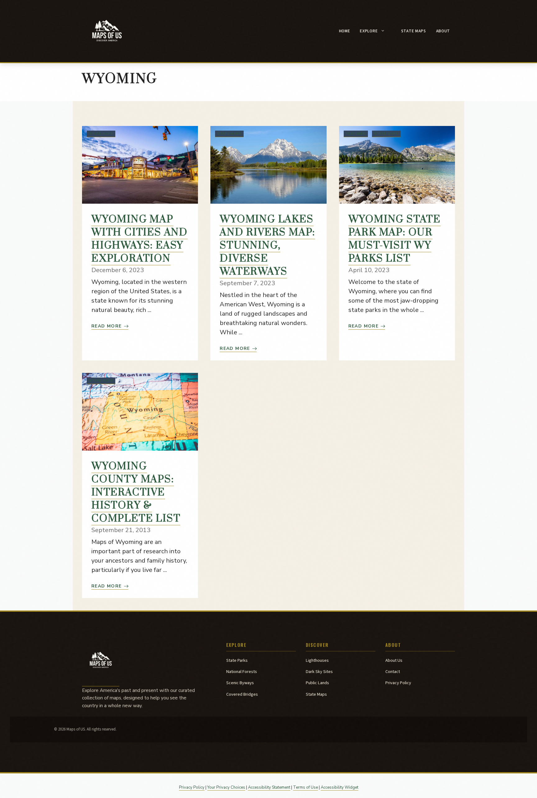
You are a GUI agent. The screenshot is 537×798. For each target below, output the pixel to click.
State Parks (237, 660)
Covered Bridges (242, 694)
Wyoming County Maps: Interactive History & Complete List (135, 492)
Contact (392, 671)
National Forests (241, 671)
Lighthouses (317, 660)
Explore (369, 31)
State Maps (413, 31)
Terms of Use (305, 787)
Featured (356, 134)
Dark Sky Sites (319, 671)
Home (344, 31)
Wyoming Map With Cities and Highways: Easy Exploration (139, 239)
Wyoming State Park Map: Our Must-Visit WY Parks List (394, 239)
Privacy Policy (398, 683)
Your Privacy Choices (226, 787)
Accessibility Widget (339, 787)
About (443, 31)
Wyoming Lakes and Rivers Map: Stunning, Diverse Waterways (267, 245)
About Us (393, 660)
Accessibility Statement (269, 787)
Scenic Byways (240, 683)
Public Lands (317, 683)
